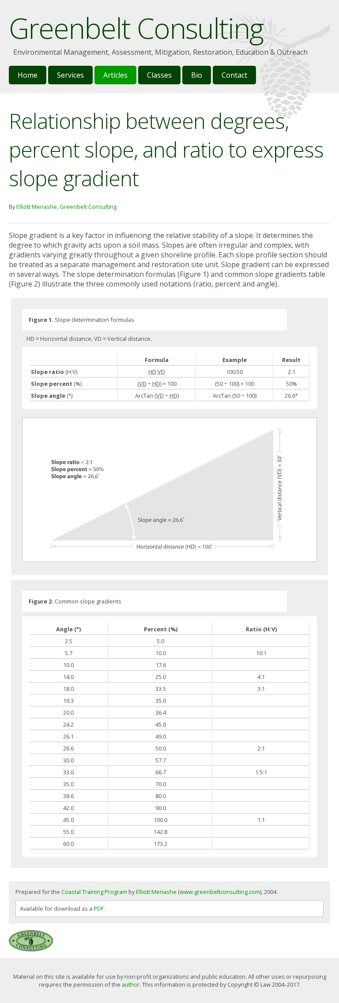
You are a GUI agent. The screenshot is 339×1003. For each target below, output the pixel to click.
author (130, 984)
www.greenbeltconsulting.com (220, 892)
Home (28, 75)
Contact (234, 75)
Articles (115, 75)
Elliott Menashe (36, 207)
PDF (99, 909)
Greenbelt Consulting (88, 207)
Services (70, 75)
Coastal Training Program (94, 892)
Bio (196, 75)
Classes (159, 75)
